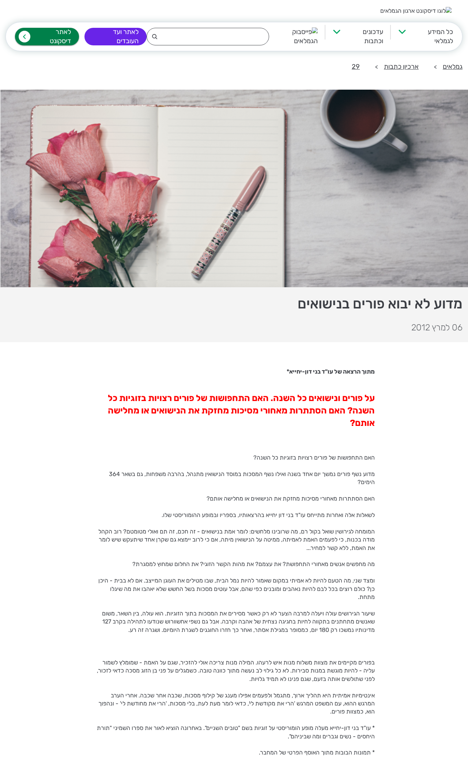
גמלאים (453, 67)
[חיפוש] (208, 36)
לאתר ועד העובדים (126, 36)
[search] (208, 36)
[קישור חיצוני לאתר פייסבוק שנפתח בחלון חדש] (293, 36)
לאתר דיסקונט (60, 36)
